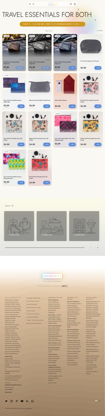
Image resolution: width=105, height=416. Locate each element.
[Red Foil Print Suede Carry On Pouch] (40, 161)
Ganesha (51, 371)
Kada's (57, 349)
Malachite (95, 346)
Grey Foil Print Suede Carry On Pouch (13, 139)
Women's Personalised (73, 351)
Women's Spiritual (72, 356)
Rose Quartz (89, 323)
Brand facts (8, 392)
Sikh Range (55, 358)
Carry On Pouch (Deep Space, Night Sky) (13, 101)
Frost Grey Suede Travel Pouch (89, 61)
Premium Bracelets (72, 338)
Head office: (8, 356)
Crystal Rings (71, 321)
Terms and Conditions (32, 314)
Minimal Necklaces (53, 306)
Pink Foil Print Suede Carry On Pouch (89, 101)
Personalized (52, 362)
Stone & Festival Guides (33, 307)
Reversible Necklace (73, 314)
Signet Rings (56, 317)
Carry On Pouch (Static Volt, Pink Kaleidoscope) (64, 139)
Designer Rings (56, 321)
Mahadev (58, 369)
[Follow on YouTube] (22, 401)
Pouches (88, 367)
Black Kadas (52, 328)
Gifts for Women (72, 363)
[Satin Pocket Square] (65, 85)
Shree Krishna (52, 373)
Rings (50, 351)
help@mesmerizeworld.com (13, 384)
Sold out (20, 68)
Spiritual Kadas (52, 338)
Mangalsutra (71, 360)
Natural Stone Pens (92, 349)
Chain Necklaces (53, 302)
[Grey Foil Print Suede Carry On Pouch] (14, 123)
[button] (29, 4)
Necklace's (70, 358)
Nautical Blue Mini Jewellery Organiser (63, 62)
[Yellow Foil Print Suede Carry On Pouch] (91, 123)
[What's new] (71, 4)
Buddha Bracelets (91, 301)
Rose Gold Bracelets (73, 333)
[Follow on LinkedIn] (27, 401)
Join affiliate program (32, 301)
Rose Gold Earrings (73, 348)
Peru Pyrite (89, 342)
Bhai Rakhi (94, 358)
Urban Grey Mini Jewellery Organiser (37, 62)
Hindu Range (52, 360)
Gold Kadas (56, 330)
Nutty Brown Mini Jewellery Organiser (11, 62)
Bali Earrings (57, 345)
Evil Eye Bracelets (72, 331)
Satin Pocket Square (61, 100)
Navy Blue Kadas (54, 334)
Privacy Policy (30, 310)
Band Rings (51, 319)
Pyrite (95, 323)
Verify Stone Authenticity (34, 323)
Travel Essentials (91, 365)
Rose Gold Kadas (53, 332)
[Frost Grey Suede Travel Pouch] (91, 46)
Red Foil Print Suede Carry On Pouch (38, 177)
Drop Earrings (77, 346)
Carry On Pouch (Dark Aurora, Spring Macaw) (13, 177)
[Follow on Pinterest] (16, 401)
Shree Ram (57, 371)
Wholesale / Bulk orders (33, 298)
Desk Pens (89, 351)
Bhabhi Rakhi (90, 360)
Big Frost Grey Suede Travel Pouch (39, 100)
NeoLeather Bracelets (54, 336)
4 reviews (73, 59)
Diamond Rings (71, 323)
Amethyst (94, 325)
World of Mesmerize (26, 408)
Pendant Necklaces (54, 304)
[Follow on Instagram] (11, 401)
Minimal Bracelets (72, 335)
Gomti (88, 327)
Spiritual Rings (52, 323)
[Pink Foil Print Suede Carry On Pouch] (91, 85)
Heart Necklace (71, 316)
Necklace (51, 349)
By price (100, 30)
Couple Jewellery (72, 365)
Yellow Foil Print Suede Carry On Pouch (90, 139)
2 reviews (22, 59)
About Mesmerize (31, 304)
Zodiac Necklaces (72, 312)
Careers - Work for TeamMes (34, 320)
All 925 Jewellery (53, 376)
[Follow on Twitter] (6, 401)
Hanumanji (51, 369)
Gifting (88, 373)
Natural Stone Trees (92, 321)
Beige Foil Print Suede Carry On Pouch (38, 139)
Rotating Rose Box (91, 371)
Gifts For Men (52, 383)
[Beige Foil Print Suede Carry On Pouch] (40, 123)
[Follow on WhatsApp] (32, 401)
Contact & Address (32, 317)
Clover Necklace (72, 303)
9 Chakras (93, 327)
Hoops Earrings (71, 344)
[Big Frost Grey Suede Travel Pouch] (40, 85)
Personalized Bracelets (55, 340)
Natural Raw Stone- (92, 340)
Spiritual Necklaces (54, 308)
